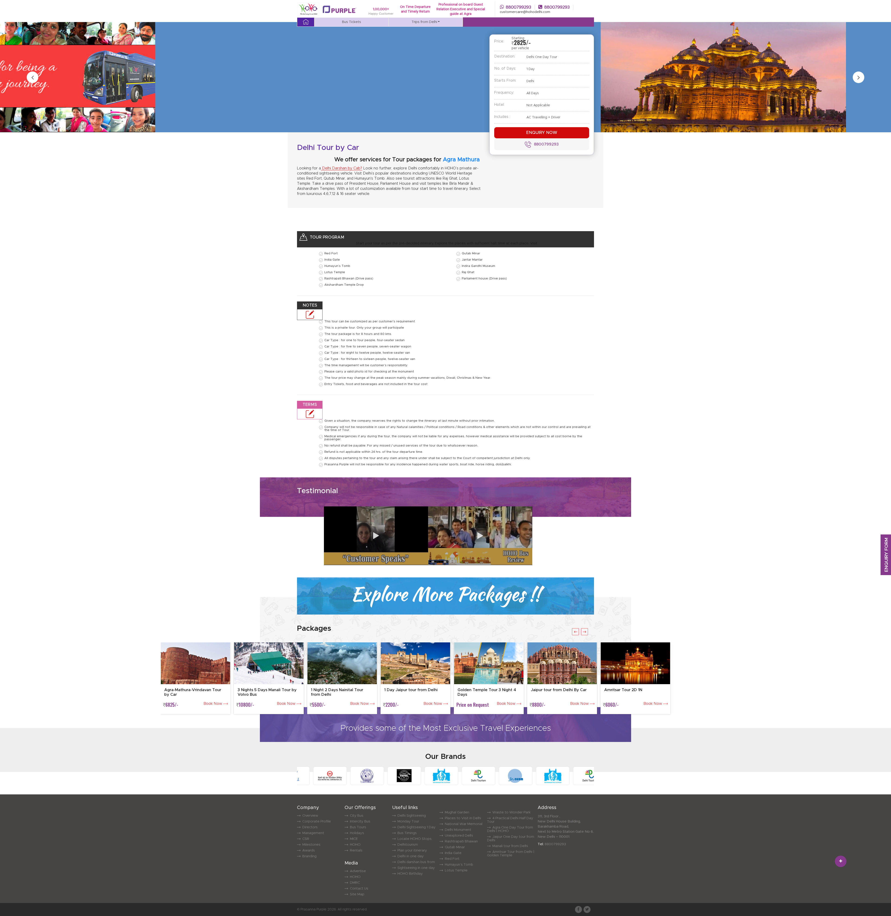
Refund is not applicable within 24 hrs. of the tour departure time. (373, 451)
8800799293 (518, 7)
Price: (499, 41)
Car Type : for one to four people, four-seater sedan (364, 340)
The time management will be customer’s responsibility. (366, 365)
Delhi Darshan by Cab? (341, 168)
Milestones (311, 844)
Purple (321, 909)
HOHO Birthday (410, 873)
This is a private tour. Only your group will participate (364, 327)
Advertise (358, 871)
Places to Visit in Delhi (463, 818)
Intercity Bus (360, 821)
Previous (32, 77)
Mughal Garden (457, 812)
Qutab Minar (471, 253)
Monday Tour (408, 821)
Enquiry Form (886, 555)
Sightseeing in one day (416, 868)
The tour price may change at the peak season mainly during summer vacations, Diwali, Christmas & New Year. (407, 377)
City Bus (356, 815)
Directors (310, 827)
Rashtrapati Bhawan (461, 841)
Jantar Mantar (472, 259)
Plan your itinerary (412, 850)
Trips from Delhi (424, 22)
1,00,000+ (381, 9)
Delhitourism (407, 844)
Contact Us (359, 888)
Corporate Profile (316, 821)
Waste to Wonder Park (511, 812)
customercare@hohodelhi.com (525, 12)
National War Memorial (463, 824)
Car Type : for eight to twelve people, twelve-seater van (367, 352)
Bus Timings (407, 833)
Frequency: (504, 92)
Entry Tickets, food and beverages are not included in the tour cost (375, 384)
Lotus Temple (334, 272)
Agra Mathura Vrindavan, (421, 159)
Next (858, 77)
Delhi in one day (410, 856)
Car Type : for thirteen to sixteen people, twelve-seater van (369, 359)
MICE (354, 839)
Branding (309, 856)
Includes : (502, 117)
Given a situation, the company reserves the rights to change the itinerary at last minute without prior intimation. (409, 420)
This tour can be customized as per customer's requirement (369, 321)
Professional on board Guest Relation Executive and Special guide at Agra (460, 9)
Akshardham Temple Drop (344, 284)
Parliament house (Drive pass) (484, 278)
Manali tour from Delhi (510, 846)
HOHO (355, 844)
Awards (308, 850)
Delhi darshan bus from (416, 862)
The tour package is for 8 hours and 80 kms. (358, 334)
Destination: (504, 56)
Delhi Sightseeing (411, 815)
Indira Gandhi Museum (478, 266)
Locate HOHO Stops (414, 839)
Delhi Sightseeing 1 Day (416, 827)
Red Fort (331, 253)
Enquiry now (541, 133)
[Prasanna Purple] (338, 9)
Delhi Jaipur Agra (479, 159)
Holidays (357, 833)
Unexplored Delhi (459, 835)
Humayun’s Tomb (337, 266)
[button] (840, 861)
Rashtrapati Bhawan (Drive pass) (348, 278)
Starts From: (505, 80)
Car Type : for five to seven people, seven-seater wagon (367, 346)
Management (313, 833)
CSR (305, 839)
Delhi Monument (458, 830)
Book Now (213, 704)
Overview (310, 815)
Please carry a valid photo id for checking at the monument (369, 371)
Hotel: (499, 105)
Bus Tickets (351, 22)
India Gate (332, 259)
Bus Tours (358, 827)
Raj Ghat (468, 272)
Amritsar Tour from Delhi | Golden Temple (510, 853)
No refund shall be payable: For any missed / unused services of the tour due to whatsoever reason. (401, 445)
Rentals (356, 850)
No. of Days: (505, 68)
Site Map (357, 894)
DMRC (355, 882)
